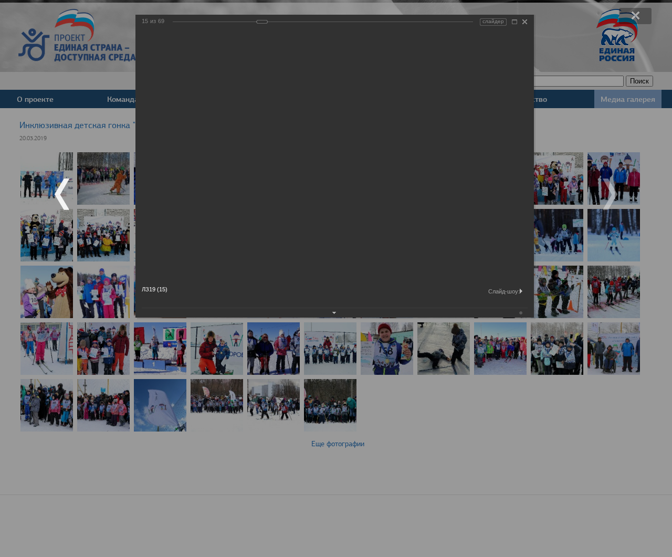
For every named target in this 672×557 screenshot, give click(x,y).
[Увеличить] (514, 22)
